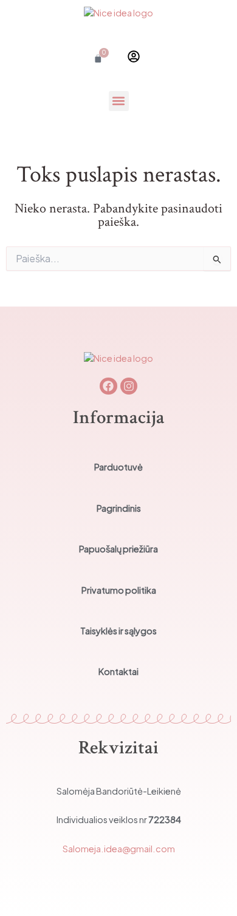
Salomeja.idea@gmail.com (119, 848)
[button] (119, 101)
